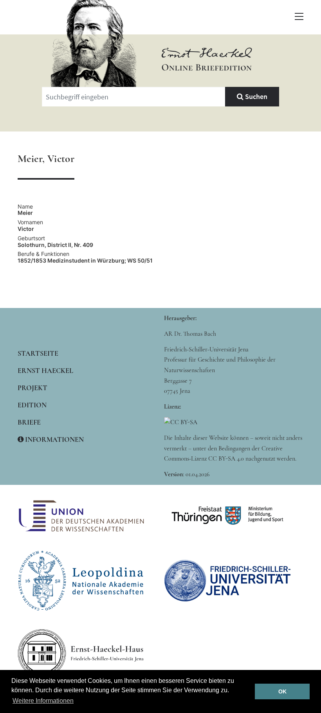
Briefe (29, 422)
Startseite (38, 353)
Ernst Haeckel (45, 370)
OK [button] (282, 691)
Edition (32, 405)
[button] (299, 16)
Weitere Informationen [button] (43, 700)
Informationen (53, 439)
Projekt (32, 388)
